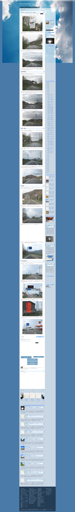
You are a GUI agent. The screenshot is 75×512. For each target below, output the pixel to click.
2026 (47, 82)
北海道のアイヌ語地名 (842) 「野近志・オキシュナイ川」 (50, 114)
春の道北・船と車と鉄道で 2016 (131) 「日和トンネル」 (50, 95)
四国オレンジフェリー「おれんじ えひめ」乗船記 (24, 493)
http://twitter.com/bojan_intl (51, 27)
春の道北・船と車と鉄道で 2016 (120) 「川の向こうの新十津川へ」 (50, 124)
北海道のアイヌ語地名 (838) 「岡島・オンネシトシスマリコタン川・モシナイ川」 (50, 143)
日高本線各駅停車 (40, 488)
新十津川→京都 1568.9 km (41, 496)
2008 (47, 170)
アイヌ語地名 (37, 7)
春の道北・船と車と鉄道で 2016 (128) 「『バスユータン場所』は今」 (50, 105)
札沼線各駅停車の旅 (40, 497)
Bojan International (25, 3)
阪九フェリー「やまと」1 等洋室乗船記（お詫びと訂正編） (50, 137)
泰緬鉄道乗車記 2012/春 (48, 488)
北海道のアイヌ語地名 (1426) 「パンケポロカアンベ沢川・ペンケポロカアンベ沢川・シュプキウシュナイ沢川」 (51, 192)
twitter (31, 509)
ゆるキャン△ (48, 509)
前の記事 (23, 336)
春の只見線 (39, 504)
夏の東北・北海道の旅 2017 (28, 406)
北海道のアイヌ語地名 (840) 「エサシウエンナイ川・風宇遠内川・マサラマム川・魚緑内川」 (50, 128)
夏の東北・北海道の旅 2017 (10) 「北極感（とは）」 (49, 51)
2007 (47, 171)
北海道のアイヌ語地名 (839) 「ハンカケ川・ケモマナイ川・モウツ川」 (50, 131)
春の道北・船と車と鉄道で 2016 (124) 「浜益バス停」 (50, 112)
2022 (47, 86)
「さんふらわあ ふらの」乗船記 (24, 501)
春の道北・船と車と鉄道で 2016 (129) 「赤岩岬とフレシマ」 (50, 99)
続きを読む (40, 336)
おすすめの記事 (26, 422)
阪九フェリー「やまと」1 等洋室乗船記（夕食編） (50, 152)
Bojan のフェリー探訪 (23, 490)
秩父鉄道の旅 (39, 505)
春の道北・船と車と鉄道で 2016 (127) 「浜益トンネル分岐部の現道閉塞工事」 (50, 107)
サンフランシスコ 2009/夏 (49, 490)
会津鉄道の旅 (39, 503)
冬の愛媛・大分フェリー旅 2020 (32, 489)
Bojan (51, 21)
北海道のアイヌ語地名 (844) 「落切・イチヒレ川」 (50, 101)
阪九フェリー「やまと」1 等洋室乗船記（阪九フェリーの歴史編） (50, 149)
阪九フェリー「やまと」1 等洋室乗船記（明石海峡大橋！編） (50, 139)
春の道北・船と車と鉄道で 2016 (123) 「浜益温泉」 (50, 117)
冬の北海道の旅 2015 (31, 495)
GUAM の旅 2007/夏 (48, 491)
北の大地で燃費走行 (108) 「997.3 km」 (51, 199)
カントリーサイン (27, 462)
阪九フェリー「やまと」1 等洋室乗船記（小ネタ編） (50, 147)
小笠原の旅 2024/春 (31, 488)
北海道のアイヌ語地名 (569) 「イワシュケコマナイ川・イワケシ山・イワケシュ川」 (51, 189)
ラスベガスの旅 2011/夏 (48, 489)
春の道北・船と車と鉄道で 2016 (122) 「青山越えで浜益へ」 (50, 119)
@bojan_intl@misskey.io (34, 368)
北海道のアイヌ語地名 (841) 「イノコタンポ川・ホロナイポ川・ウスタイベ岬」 (50, 116)
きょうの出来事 (47, 494)
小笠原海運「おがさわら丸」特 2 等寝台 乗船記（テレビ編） (51, 196)
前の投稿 (22, 10)
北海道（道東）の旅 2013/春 (32, 497)
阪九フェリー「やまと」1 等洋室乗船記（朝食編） (50, 140)
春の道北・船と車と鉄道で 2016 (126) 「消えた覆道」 (50, 108)
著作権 (35, 509)
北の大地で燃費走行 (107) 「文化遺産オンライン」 (33, 463)
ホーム (22, 7)
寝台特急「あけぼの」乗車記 (41, 502)
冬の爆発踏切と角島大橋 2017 (32, 490)
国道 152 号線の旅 (31, 502)
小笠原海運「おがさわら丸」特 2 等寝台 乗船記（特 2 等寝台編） (51, 212)
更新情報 (33, 509)
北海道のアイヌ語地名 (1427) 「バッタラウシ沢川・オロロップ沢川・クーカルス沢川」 (50, 49)
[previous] (21, 398)
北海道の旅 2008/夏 (31, 503)
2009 (47, 169)
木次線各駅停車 (39, 491)
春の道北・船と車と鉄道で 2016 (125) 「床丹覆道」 (50, 110)
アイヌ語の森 (22, 488)
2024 (47, 84)
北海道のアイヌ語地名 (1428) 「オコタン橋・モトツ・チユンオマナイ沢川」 (50, 47)
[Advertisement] (32, 349)
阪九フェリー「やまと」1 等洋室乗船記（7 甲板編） (50, 151)
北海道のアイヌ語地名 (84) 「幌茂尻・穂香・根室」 (50, 264)
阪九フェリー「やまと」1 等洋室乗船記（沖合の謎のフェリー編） (50, 135)
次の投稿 (43, 10)
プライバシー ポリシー (39, 509)
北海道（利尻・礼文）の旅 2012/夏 (33, 498)
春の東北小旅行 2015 (31, 494)
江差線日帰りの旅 (40, 495)
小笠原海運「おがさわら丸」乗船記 (25, 491)
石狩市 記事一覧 (32, 362)
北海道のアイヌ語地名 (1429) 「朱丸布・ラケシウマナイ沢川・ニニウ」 (51, 204)
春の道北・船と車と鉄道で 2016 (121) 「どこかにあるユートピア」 (50, 122)
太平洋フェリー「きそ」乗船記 (24, 500)
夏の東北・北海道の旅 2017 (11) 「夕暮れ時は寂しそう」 (34, 407)
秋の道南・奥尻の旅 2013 (32, 496)
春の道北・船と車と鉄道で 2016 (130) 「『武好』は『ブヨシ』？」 (50, 97)
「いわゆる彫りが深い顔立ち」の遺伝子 (51, 180)
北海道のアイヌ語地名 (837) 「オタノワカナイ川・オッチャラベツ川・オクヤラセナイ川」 (50, 145)
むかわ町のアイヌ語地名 (27, 478)
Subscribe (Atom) (44, 509)
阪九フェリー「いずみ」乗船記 (24, 497)
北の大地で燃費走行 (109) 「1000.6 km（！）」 (32, 447)
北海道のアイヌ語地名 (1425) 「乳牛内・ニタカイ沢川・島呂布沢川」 (51, 208)
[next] (43, 398)
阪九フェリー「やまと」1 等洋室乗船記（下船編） (50, 132)
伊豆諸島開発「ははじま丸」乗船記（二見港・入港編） (50, 226)
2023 (47, 85)
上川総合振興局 (26, 446)
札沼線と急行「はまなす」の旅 (41, 498)
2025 (47, 83)
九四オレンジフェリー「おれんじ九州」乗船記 (23, 492)
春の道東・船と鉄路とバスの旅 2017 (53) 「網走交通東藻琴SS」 (50, 245)
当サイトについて (26, 7)
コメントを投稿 (23, 372)
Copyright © (22, 339)
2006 (47, 172)
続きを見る (39, 420)
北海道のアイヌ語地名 (23, 489)
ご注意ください (32, 7)
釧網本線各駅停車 (40, 490)
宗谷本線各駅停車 (40, 494)
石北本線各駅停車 (40, 489)
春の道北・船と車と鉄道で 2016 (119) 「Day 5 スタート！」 (50, 126)
